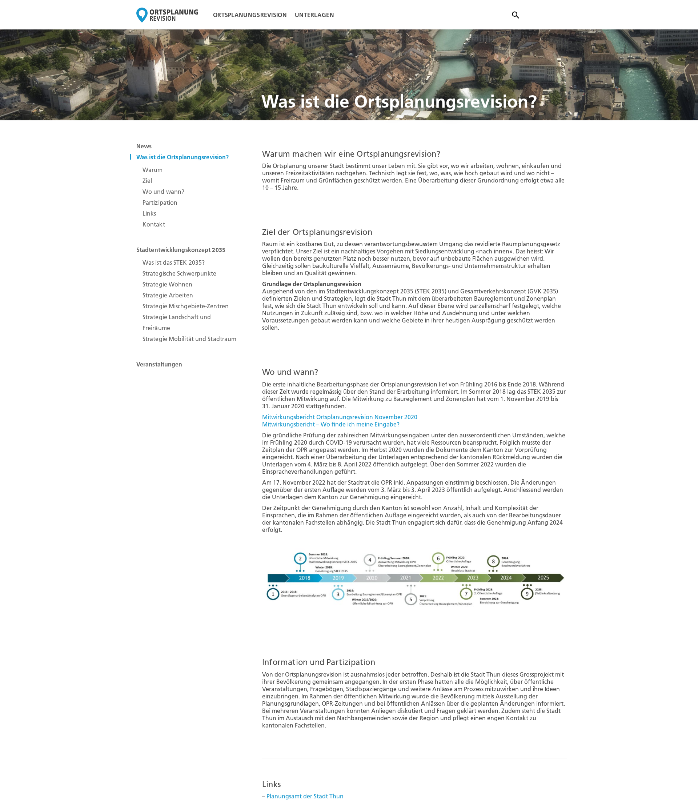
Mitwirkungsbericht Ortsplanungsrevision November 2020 (339, 417)
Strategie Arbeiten (168, 295)
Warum (153, 169)
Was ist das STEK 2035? (174, 262)
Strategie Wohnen (168, 284)
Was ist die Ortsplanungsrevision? (182, 157)
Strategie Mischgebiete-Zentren (186, 306)
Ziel (147, 180)
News (144, 146)
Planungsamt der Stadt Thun (305, 796)
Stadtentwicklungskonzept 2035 (180, 249)
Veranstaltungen (159, 364)
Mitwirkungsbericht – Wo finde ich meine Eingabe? (331, 424)
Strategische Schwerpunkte (180, 273)
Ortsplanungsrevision (250, 15)
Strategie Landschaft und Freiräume (177, 322)
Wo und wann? (163, 191)
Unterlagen (314, 15)
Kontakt (154, 224)
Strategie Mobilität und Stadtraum (189, 338)
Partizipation (160, 202)
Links (149, 213)
